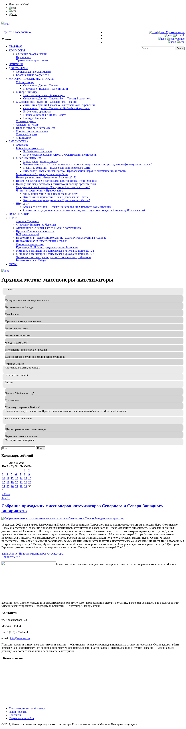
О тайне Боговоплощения (32, 131)
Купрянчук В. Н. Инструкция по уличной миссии (47, 247)
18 (8, 482)
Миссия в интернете (28, 157)
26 (12, 486)
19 (12, 482)
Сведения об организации (32, 53)
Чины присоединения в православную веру (50, 193)
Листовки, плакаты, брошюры (27, 708)
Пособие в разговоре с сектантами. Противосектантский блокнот (56, 180)
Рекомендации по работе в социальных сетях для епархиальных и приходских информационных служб (87, 164)
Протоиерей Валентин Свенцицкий (45, 88)
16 (29, 478)
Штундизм (22, 203)
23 (29, 482)
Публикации (19, 214)
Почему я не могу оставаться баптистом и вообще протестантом (56, 184)
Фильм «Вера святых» (30, 244)
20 (16, 482)
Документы (18, 68)
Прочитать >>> (10, 556)
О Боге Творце (25, 82)
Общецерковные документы (33, 71)
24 (3, 486)
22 (25, 482)
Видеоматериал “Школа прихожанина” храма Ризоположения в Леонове (61, 237)
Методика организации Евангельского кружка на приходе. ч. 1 (55, 250)
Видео (14, 218)
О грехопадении (26, 121)
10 (3, 478)
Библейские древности (37, 111)
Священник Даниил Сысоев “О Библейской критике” (56, 108)
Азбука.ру (22, 144)
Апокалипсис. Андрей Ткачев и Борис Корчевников (48, 227)
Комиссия (17, 50)
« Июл (6, 494)
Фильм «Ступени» (27, 221)
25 (8, 486)
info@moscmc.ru (20, 638)
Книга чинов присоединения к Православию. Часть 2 (56, 200)
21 (21, 482)
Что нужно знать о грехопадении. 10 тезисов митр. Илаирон (53, 257)
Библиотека (18, 141)
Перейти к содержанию (16, 32)
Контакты (15, 714)
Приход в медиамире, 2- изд (40, 161)
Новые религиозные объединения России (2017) (46, 177)
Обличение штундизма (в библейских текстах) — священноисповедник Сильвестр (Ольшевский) (84, 210)
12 (12, 478)
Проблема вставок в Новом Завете (44, 114)
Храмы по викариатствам (32, 60)
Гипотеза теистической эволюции (44, 95)
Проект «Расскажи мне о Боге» (35, 231)
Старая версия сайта (21, 718)
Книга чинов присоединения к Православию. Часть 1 (56, 197)
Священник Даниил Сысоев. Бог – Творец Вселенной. (57, 98)
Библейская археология (37, 151)
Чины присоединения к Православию (39, 190)
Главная (15, 46)
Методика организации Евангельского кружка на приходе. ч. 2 (55, 253)
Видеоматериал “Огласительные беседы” (41, 240)
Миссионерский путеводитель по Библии (42, 174)
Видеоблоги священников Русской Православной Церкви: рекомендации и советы (74, 170)
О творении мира (27, 91)
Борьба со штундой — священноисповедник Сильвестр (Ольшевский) (67, 206)
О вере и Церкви (26, 134)
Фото (13, 264)
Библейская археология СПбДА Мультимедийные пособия (59, 154)
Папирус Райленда (34, 118)
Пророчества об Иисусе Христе (35, 127)
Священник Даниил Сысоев (40, 85)
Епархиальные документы (32, 74)
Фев (4, 498)
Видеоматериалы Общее (31, 260)
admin (5, 553)
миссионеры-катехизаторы (47, 553)
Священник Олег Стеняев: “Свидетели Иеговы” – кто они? (53, 187)
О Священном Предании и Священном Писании (46, 101)
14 (21, 478)
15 (25, 478)
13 (16, 478)
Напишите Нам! (19, 4)
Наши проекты (18, 711)
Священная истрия (27, 124)
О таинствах (23, 137)
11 (8, 478)
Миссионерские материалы (31, 79)
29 (25, 486)
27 (16, 486)
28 (21, 486)
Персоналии (23, 57)
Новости (16, 64)
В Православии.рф (27, 234)
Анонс (13, 553)
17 (3, 482)
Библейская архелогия (30, 148)
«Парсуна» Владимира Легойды (36, 224)
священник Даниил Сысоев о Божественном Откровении (59, 105)
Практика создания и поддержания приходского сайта (56, 167)
